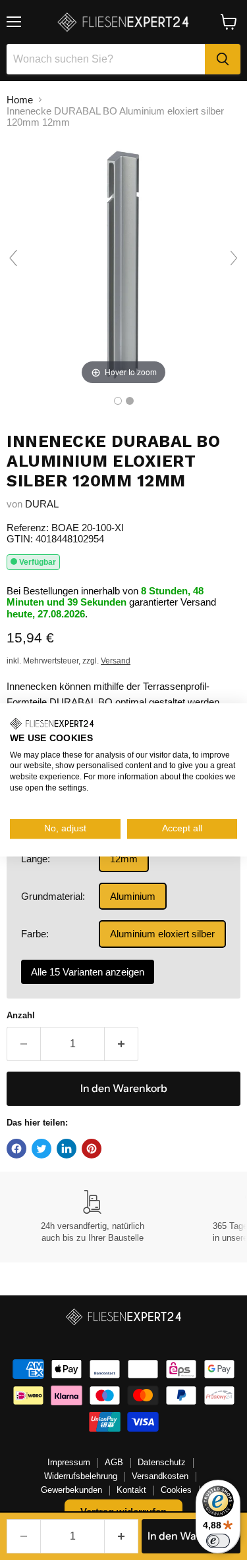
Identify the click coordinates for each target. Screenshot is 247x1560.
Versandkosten (160, 1476)
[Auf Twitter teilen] (41, 1148)
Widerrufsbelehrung (80, 1476)
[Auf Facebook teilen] (16, 1148)
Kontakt (131, 1490)
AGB (114, 1462)
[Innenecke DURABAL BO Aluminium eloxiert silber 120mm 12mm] (118, 401)
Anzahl (21, 1015)
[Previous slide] (13, 258)
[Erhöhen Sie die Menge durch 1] (121, 1044)
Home (20, 99)
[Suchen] (222, 59)
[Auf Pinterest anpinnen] (91, 1148)
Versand (115, 660)
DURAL (42, 503)
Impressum (68, 1462)
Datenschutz (162, 1462)
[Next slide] (234, 258)
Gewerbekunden (71, 1490)
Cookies (176, 1490)
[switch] (218, 1541)
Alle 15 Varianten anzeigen (87, 971)
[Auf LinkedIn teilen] (66, 1148)
